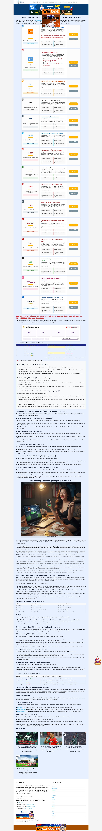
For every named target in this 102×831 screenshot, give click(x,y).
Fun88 (53, 799)
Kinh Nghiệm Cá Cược (61, 2)
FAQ (40, 2)
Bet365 (53, 786)
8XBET (53, 804)
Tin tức (70, 2)
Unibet (53, 792)
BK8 (53, 813)
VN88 (53, 809)
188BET (53, 806)
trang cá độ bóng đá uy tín (40, 20)
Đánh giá (52, 2)
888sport (54, 795)
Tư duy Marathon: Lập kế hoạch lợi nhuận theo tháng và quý (27, 769)
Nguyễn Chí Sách (21, 711)
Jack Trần (19, 707)
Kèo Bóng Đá (46, 2)
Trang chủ (35, 2)
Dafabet (53, 815)
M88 (53, 797)
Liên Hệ (75, 2)
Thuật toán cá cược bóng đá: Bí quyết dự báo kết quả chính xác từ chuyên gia (27, 747)
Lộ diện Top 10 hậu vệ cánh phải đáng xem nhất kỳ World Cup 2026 (51, 747)
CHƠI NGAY (73, 34)
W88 (53, 802)
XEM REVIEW (73, 39)
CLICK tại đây (28, 808)
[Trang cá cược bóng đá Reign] (23, 2)
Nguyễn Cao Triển (21, 709)
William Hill (54, 788)
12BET (53, 818)
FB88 (53, 811)
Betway (53, 790)
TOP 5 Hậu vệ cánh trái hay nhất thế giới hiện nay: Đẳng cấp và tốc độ (74, 747)
